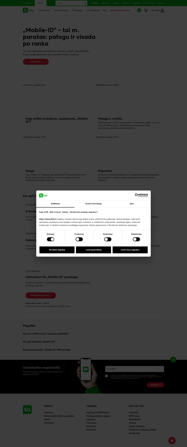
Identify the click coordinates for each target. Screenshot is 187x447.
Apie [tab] (132, 204)
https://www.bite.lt (48, 219)
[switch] (79, 239)
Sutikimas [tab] (55, 204)
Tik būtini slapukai (57, 250)
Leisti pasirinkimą (93, 250)
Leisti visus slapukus (130, 250)
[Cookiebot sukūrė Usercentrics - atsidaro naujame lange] (137, 195)
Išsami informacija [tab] (93, 204)
